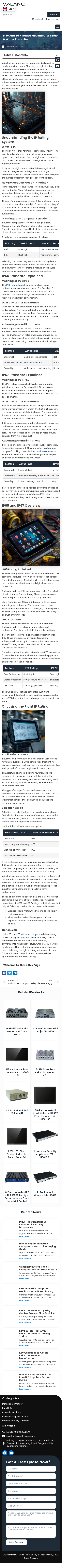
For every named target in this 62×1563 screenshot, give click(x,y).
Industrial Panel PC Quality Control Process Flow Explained (37, 1312)
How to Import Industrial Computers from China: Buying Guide (37, 1246)
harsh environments (46, 451)
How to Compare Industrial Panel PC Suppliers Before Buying (35, 1377)
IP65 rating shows (15, 285)
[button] (57, 27)
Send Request (16, 1542)
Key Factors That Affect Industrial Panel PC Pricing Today (34, 1333)
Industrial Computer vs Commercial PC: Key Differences (32, 1224)
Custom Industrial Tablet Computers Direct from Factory (38, 1268)
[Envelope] (57, 65)
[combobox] (24, 14)
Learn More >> (25, 1236)
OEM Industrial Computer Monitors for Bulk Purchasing (36, 1290)
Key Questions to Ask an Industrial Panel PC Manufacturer (33, 1355)
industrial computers (31, 934)
